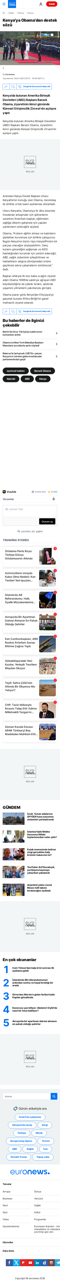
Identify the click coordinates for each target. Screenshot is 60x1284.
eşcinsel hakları (16, 370)
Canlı (52, 3)
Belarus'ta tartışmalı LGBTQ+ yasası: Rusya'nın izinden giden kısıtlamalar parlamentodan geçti (22, 356)
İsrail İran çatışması (30, 1117)
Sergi (45, 1125)
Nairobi (11, 378)
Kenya (31, 13)
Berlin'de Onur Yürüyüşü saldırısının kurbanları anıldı (22, 333)
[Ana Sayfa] (4, 13)
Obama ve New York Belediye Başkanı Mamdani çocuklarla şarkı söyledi (23, 344)
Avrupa (6, 1191)
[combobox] (30, 1096)
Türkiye (22, 1133)
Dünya (21, 13)
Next (5, 1205)
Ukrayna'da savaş (22, 1125)
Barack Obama (42, 370)
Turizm (46, 1141)
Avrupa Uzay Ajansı (21, 1141)
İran (45, 1149)
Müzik (39, 1133)
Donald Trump (19, 1157)
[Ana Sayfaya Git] (12, 4)
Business (7, 1198)
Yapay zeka (42, 1157)
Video (6, 1219)
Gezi (5, 1212)
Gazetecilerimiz (11, 1226)
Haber (11, 13)
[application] (30, 48)
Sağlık (30, 1149)
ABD (27, 378)
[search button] (54, 1096)
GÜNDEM (11, 807)
